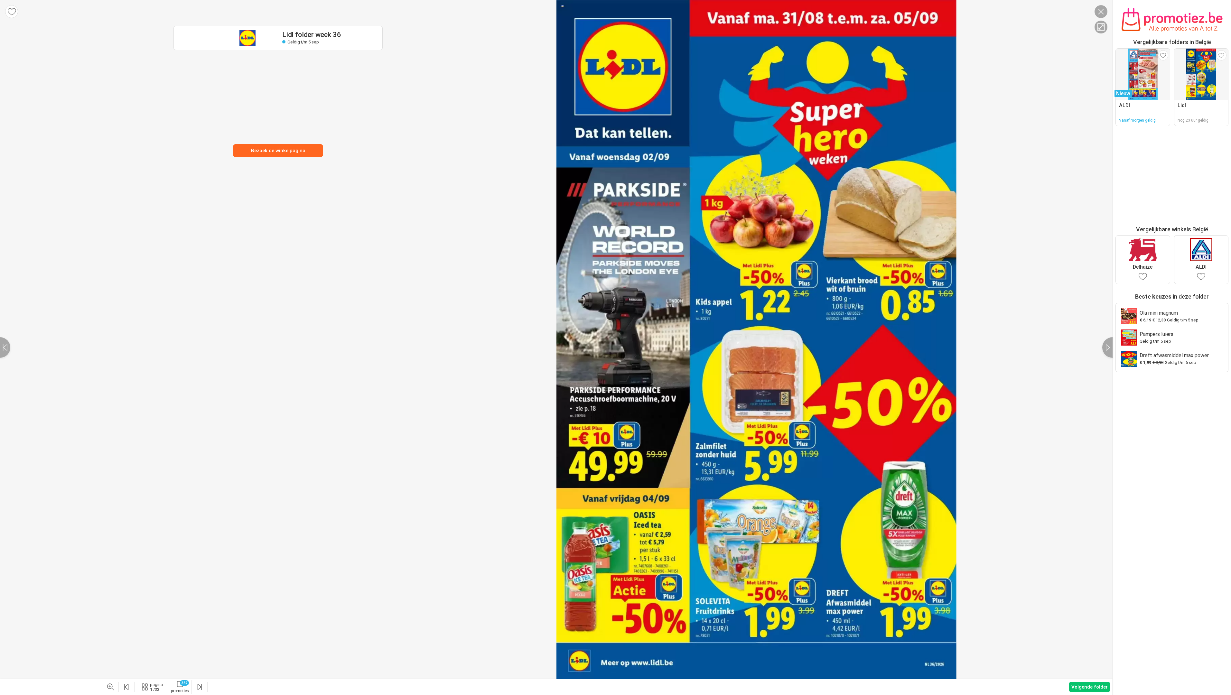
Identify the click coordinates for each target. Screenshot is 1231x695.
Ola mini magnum (1159, 313)
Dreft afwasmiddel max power (1174, 355)
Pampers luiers (1156, 334)
